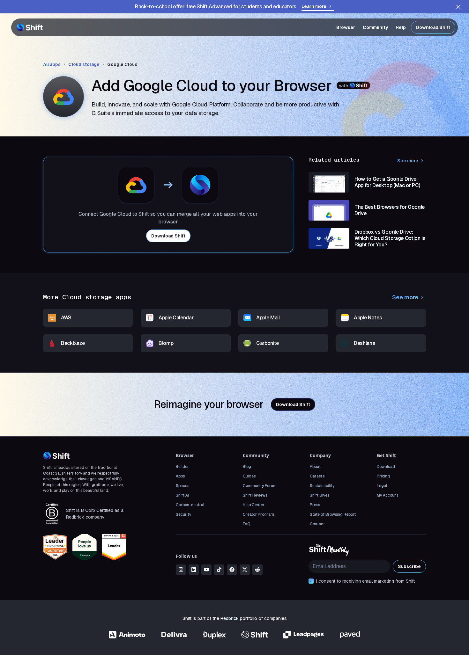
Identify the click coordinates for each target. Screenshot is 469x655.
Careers (317, 476)
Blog (247, 466)
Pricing (383, 476)
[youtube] (206, 569)
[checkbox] (311, 581)
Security (183, 514)
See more (407, 161)
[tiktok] (219, 569)
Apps (180, 476)
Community (375, 27)
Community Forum (260, 485)
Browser (345, 27)
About (315, 466)
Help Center (253, 504)
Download (386, 466)
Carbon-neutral (190, 504)
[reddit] (257, 569)
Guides (249, 476)
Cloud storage (84, 64)
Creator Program (258, 514)
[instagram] (181, 569)
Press (315, 504)
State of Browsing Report (333, 514)
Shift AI (182, 495)
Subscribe (409, 566)
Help (401, 27)
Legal (382, 485)
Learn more (314, 6)
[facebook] (232, 569)
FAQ (246, 524)
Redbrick (229, 618)
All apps (52, 64)
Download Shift (433, 27)
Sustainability (322, 485)
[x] (245, 569)
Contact (317, 524)
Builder (182, 466)
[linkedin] (194, 569)
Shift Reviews (255, 495)
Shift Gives (319, 495)
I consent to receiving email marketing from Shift (365, 581)
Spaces (182, 485)
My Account (387, 495)
